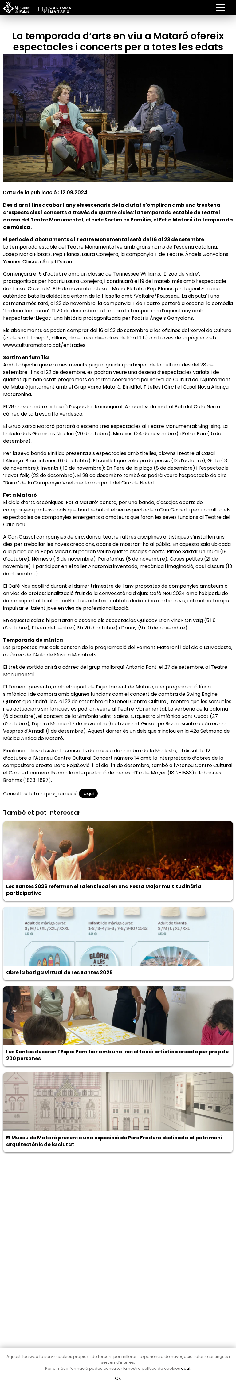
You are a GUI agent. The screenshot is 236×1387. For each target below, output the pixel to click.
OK (118, 1378)
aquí (88, 793)
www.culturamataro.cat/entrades (44, 345)
